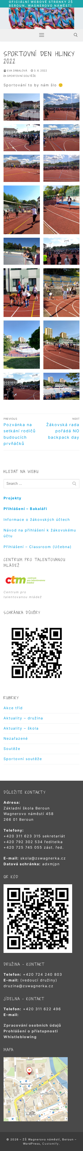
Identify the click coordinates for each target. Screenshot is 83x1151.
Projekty (12, 498)
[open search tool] (76, 35)
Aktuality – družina (23, 718)
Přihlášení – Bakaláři (25, 508)
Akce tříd (13, 708)
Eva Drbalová (16, 70)
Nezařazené (16, 738)
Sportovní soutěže (21, 75)
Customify (50, 1143)
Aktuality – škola (21, 728)
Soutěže (12, 748)
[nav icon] (42, 35)
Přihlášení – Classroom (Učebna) (38, 547)
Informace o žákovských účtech (37, 519)
